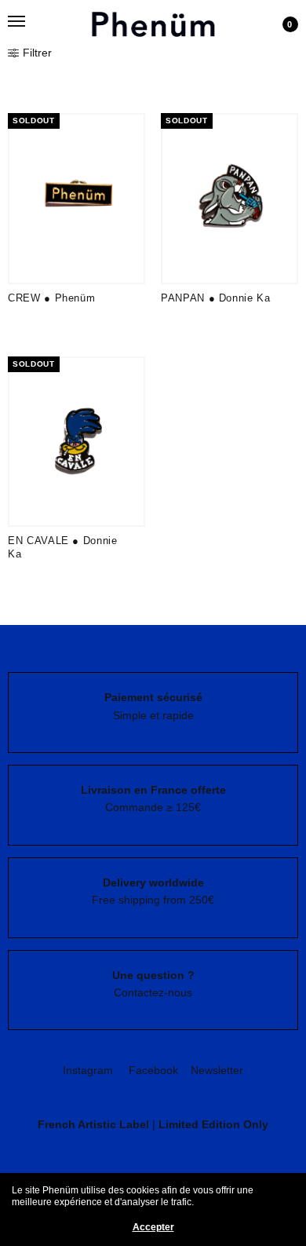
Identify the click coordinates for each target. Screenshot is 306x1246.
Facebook (153, 1070)
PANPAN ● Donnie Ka (216, 298)
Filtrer (37, 52)
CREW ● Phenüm (51, 298)
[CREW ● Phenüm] (76, 198)
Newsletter (217, 1070)
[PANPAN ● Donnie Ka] (229, 198)
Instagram (88, 1070)
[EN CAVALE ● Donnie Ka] (76, 442)
